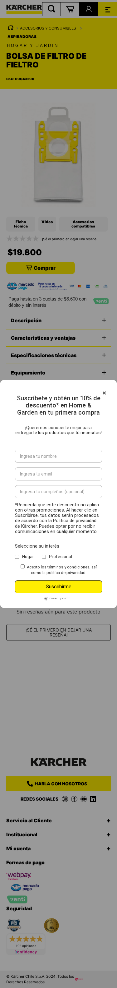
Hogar (28, 556)
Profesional (60, 556)
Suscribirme (58, 587)
